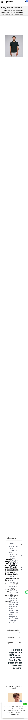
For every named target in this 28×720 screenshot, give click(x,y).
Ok (25, 704)
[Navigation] (2, 2)
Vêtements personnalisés (14, 7)
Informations (11, 538)
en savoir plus (15, 714)
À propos (10, 642)
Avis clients (10, 637)
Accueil (3, 7)
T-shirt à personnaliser (9, 9)
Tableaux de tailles (13, 630)
